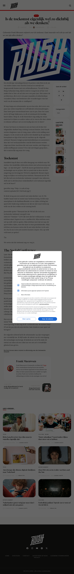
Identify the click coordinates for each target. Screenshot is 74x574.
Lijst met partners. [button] (44, 304)
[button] (37, 294)
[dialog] (37, 287)
